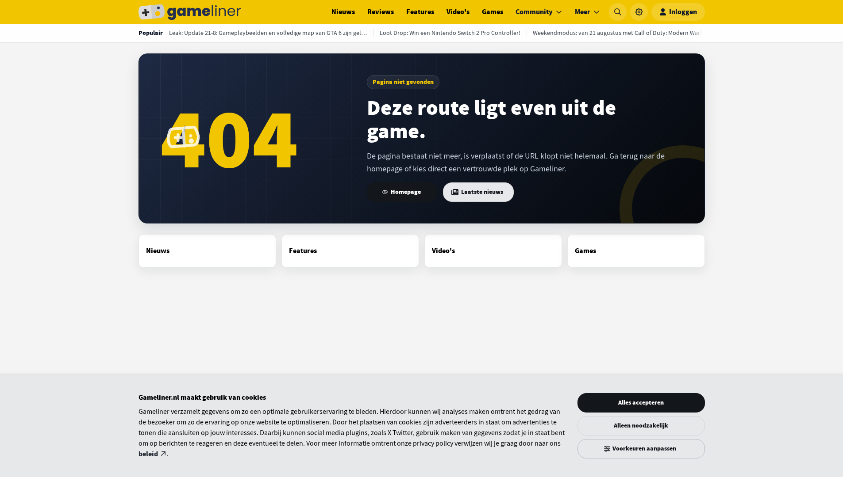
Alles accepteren (641, 402)
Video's (458, 12)
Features (420, 12)
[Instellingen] (639, 12)
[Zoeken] (618, 12)
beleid (148, 454)
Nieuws (343, 12)
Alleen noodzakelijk (641, 425)
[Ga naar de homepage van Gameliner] (190, 12)
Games (492, 12)
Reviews (380, 12)
